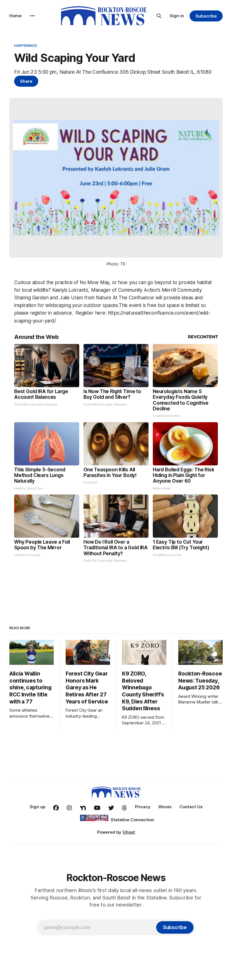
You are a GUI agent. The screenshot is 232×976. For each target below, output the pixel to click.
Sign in (177, 15)
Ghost (129, 832)
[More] (32, 15)
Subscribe (206, 16)
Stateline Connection (132, 819)
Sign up (37, 806)
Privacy (143, 806)
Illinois (164, 806)
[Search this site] (159, 15)
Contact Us (191, 806)
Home (15, 15)
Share (26, 81)
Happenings (25, 45)
